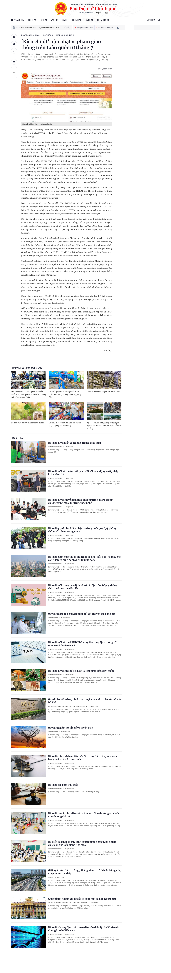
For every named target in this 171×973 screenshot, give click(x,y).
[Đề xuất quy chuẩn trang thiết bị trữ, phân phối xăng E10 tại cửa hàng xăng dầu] (66, 380)
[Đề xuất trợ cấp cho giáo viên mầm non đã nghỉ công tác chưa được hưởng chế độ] (28, 823)
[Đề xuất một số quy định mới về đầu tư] (28, 411)
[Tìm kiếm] (159, 20)
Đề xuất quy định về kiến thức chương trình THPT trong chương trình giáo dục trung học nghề (80, 501)
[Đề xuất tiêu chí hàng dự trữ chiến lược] (104, 380)
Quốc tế (89, 20)
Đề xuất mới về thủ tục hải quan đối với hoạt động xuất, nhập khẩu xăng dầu (83, 473)
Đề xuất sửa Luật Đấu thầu (63, 784)
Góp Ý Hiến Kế (103, 20)
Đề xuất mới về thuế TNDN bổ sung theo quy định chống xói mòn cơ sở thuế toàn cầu (82, 644)
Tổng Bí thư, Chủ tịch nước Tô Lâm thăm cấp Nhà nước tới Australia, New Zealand (39, 28)
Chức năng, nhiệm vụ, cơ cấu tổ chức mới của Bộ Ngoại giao (82, 898)
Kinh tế (43, 20)
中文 (106, 13)
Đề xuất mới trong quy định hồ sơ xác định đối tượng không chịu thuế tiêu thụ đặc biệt (82, 587)
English (99, 13)
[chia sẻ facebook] (14, 37)
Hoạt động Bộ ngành (65, 35)
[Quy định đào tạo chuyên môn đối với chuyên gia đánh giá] (28, 623)
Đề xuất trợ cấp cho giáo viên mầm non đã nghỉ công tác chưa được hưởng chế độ (83, 815)
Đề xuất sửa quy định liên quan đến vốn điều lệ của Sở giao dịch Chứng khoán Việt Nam (84, 929)
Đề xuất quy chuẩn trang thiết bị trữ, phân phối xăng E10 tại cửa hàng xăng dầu (65, 394)
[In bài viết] (14, 62)
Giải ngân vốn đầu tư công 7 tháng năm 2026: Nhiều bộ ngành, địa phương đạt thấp (84, 872)
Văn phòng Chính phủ (105, 28)
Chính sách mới (53, 617)
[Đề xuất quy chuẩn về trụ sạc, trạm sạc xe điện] (28, 452)
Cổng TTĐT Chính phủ (85, 28)
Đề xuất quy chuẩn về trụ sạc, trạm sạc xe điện (74, 442)
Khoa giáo (76, 20)
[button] (65, 28)
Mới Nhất (151, 20)
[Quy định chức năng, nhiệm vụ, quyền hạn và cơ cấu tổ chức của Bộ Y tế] (28, 709)
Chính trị (32, 20)
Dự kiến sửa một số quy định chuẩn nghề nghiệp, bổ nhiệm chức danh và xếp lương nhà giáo (82, 843)
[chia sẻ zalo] (14, 44)
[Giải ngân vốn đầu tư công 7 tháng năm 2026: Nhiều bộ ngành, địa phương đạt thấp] (28, 880)
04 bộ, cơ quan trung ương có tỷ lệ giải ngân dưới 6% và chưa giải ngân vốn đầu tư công (104, 425)
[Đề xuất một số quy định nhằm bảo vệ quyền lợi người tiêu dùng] (66, 411)
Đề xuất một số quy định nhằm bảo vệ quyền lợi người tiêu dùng (65, 424)
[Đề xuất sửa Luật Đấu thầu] (28, 794)
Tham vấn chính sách (55, 446)
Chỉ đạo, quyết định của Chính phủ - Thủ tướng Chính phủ (67, 706)
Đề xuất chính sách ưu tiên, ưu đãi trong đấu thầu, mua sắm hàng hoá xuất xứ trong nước (82, 758)
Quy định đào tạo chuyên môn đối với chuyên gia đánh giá (81, 613)
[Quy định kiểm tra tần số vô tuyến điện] (28, 737)
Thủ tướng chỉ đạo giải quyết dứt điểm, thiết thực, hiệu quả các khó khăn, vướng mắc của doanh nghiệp (28, 394)
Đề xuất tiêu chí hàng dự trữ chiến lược (103, 392)
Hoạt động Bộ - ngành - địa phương (37, 35)
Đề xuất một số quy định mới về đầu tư (27, 423)
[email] (118, 27)
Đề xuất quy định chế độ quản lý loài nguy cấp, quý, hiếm (81, 670)
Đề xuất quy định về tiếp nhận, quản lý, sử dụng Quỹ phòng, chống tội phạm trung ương (82, 530)
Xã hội (65, 20)
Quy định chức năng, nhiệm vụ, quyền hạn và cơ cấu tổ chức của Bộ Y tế (84, 701)
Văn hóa (54, 20)
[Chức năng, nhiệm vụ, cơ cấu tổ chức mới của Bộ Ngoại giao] (28, 908)
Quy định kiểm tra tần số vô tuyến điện (70, 727)
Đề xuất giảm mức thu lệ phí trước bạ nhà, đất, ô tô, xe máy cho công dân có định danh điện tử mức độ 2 (84, 558)
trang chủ (19, 20)
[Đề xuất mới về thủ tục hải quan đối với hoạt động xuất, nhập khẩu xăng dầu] (28, 481)
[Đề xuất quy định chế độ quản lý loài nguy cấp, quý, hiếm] (28, 680)
